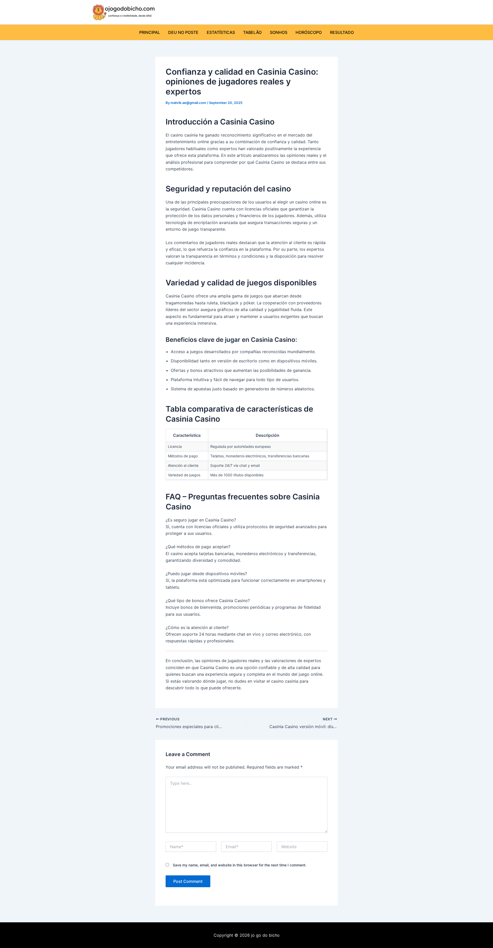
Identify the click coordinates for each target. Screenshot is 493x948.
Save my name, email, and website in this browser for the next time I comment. (239, 865)
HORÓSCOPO (309, 32)
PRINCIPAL (149, 32)
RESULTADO (342, 32)
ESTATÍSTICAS (221, 32)
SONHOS (278, 32)
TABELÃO (252, 32)
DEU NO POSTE (183, 32)
